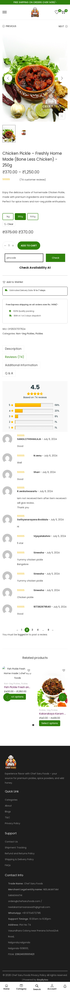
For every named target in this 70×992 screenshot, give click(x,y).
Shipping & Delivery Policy (19, 859)
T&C (7, 817)
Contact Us (11, 841)
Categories (11, 799)
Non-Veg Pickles (25, 333)
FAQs (8, 865)
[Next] (62, 78)
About (8, 805)
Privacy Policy (12, 823)
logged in (23, 634)
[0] (57, 12)
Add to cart (29, 245)
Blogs (8, 811)
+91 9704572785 (31, 913)
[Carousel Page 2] (37, 725)
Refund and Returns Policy (20, 853)
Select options (15, 696)
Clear (10, 224)
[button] (12, 282)
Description (13, 349)
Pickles (39, 333)
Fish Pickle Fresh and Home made (25, 687)
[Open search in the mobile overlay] (37, 986)
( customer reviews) (33, 179)
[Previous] (8, 78)
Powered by (35, 979)
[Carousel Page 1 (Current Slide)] (33, 725)
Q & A (9, 373)
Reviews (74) (14, 357)
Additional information (21, 365)
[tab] (35, 348)
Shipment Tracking (15, 847)
